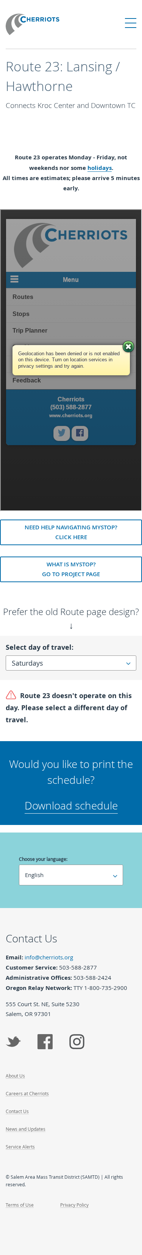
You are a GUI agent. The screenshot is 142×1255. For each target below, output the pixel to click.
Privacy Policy (74, 1205)
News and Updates (25, 1129)
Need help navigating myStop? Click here (71, 532)
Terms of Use (20, 1205)
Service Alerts (20, 1147)
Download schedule (71, 806)
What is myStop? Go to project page (71, 569)
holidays (99, 168)
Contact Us (17, 1111)
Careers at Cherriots (27, 1093)
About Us (15, 1076)
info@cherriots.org (49, 957)
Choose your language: (43, 859)
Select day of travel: (39, 647)
